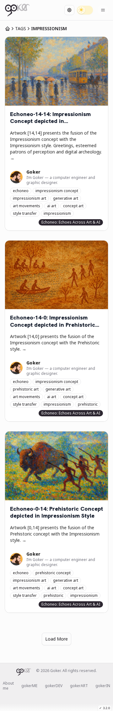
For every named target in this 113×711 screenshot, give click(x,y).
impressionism (57, 213)
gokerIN (102, 685)
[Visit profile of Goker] (16, 177)
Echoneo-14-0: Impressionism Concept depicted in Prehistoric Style (52, 321)
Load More (56, 639)
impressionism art (29, 198)
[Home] (17, 10)
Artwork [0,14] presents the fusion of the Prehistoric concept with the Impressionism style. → (55, 534)
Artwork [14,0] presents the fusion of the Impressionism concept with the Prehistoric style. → (55, 342)
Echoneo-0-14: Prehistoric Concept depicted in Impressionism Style (56, 512)
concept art (73, 205)
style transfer (25, 213)
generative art (65, 198)
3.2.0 (104, 708)
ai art (51, 205)
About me (8, 686)
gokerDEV (53, 685)
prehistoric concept (53, 572)
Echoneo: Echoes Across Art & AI (70, 222)
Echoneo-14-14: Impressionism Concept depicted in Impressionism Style (50, 118)
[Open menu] (103, 10)
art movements (26, 205)
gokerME (29, 685)
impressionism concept (56, 190)
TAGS (20, 28)
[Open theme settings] (69, 10)
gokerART (79, 685)
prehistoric (88, 404)
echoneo (21, 190)
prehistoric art (26, 389)
